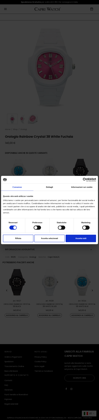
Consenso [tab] (17, 187)
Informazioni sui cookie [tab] (81, 187)
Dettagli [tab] (49, 187)
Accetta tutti (80, 238)
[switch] (37, 228)
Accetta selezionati (49, 238)
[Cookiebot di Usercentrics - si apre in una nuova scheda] (84, 180)
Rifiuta (18, 238)
